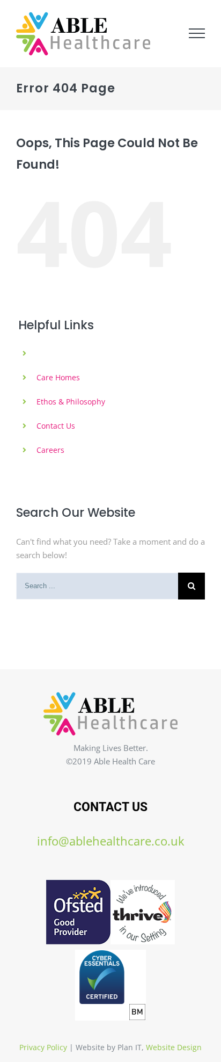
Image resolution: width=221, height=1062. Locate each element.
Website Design (174, 1047)
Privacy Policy (43, 1047)
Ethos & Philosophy (70, 401)
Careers (50, 450)
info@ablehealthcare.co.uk (111, 841)
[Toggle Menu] (197, 33)
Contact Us (55, 426)
